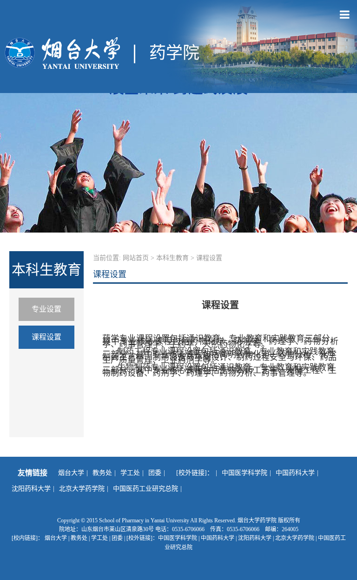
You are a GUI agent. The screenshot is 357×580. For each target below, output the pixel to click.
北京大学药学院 (82, 488)
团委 (154, 472)
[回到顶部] (344, 567)
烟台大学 (71, 472)
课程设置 (46, 337)
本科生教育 (172, 257)
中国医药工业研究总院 (145, 488)
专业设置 (46, 309)
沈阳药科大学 (31, 488)
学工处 (130, 472)
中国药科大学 (295, 472)
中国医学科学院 (244, 472)
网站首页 (136, 257)
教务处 (102, 472)
